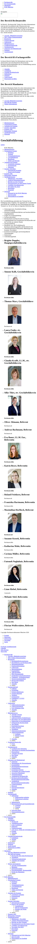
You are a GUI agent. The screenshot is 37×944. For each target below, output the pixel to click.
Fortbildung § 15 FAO (17, 698)
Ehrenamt (7, 134)
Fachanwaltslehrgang (17, 692)
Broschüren (11, 188)
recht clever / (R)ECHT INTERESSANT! (23, 830)
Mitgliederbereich (9, 123)
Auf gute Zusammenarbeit (18, 865)
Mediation (14, 867)
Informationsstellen (16, 868)
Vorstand (10, 154)
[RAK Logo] (9, 17)
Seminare (7, 50)
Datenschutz (7, 638)
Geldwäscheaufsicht (17, 706)
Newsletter (7, 640)
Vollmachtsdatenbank (17, 732)
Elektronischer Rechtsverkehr (19, 722)
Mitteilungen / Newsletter (15, 178)
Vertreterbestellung (16, 774)
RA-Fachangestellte (10, 4)
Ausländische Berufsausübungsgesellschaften (20, 781)
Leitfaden (17, 734)
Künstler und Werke (20, 909)
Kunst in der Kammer (14, 172)
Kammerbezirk (12, 165)
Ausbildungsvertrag (17, 823)
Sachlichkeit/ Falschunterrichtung (20, 675)
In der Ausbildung (16, 825)
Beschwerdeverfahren (17, 680)
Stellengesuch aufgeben (21, 799)
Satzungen (11, 167)
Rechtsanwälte (8, 2)
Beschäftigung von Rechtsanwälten (21, 662)
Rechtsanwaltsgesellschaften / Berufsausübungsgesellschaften (20, 778)
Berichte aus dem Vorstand (15, 182)
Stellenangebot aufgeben (22, 797)
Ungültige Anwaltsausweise (16, 185)
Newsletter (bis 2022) (14, 186)
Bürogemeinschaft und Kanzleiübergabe (22, 804)
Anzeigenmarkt (8, 52)
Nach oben (4, 651)
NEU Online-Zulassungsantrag (13, 37)
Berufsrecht (7, 39)
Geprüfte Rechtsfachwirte (11, 72)
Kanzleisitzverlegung (17, 770)
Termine (13, 839)
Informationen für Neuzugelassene (21, 763)
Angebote (18, 805)
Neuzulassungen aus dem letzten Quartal (19, 183)
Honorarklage (15, 752)
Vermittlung (14, 729)
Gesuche (17, 807)
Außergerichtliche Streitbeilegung (21, 718)
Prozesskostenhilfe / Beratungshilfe (21, 870)
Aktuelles (7, 69)
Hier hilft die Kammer (10, 102)
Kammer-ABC (8, 129)
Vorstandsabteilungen (14, 156)
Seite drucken (4, 650)
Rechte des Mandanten (17, 872)
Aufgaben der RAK (17, 753)
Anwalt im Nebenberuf (18, 773)
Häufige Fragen (19, 735)
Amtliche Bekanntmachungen (16, 180)
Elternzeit (14, 786)
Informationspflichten (17, 664)
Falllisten (14, 688)
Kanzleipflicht (15, 671)
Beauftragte (11, 159)
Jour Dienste (15, 724)
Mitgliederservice (9, 44)
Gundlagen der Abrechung (19, 748)
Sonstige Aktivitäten (10, 128)
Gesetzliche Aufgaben (14, 164)
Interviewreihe (12, 195)
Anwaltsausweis (16, 716)
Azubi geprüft (8, 77)
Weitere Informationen (10, 104)
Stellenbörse (7, 74)
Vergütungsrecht (9, 47)
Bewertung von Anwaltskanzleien (21, 719)
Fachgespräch (15, 697)
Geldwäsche (7, 42)
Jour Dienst (14, 682)
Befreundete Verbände (10, 131)
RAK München (8, 7)
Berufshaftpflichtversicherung (19, 661)
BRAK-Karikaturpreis (21, 907)
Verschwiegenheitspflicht (18, 679)
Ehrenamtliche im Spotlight (15, 196)
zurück (3, 144)
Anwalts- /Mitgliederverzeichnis (13, 35)
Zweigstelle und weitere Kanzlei (20, 771)
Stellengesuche (15, 802)
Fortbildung (14, 838)
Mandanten (7, 5)
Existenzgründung (16, 784)
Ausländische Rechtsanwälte (19, 776)
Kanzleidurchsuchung (17, 726)
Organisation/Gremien (10, 124)
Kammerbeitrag (15, 768)
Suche (6, 642)
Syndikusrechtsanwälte (10, 45)
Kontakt (6, 635)
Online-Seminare (16, 727)
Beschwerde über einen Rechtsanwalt (22, 855)
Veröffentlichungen (9, 132)
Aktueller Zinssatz (16, 714)
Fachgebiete (14, 690)
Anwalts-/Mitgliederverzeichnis (13, 101)
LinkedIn (3, 648)
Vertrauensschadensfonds (18, 731)
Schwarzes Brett (16, 810)
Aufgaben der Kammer (10, 126)
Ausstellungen (19, 906)
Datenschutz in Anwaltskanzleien (20, 721)
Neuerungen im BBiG (10, 79)
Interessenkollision (16, 669)
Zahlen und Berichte (13, 160)
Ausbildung (7, 70)
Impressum (7, 637)
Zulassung (14, 761)
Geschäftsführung (13, 157)
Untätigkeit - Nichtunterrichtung (20, 677)
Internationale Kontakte (14, 170)
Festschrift (11, 190)
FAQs (13, 744)
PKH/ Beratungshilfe (17, 674)
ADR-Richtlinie (16, 672)
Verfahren (14, 695)
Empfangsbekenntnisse (18, 666)
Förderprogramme (16, 828)
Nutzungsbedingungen (17, 812)
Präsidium (11, 152)
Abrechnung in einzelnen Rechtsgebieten (23, 750)
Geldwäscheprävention (18, 705)
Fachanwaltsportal (16, 693)
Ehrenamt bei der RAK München (17, 193)
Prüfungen (14, 826)
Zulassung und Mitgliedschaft (12, 48)
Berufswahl (14, 821)
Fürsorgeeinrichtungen (17, 787)
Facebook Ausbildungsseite (8, 646)
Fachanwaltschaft (9, 40)
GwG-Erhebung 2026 (17, 708)
